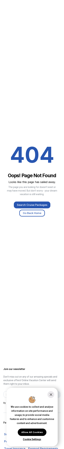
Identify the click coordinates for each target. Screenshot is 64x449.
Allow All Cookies (32, 432)
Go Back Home (32, 213)
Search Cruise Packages (32, 204)
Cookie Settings (32, 439)
